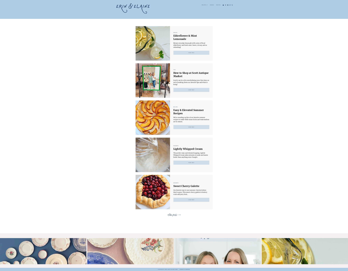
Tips (174, 69)
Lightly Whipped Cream (188, 148)
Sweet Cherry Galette (186, 186)
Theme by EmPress (184, 269)
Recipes (204, 5)
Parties (218, 5)
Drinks (212, 5)
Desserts (176, 145)
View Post (191, 52)
